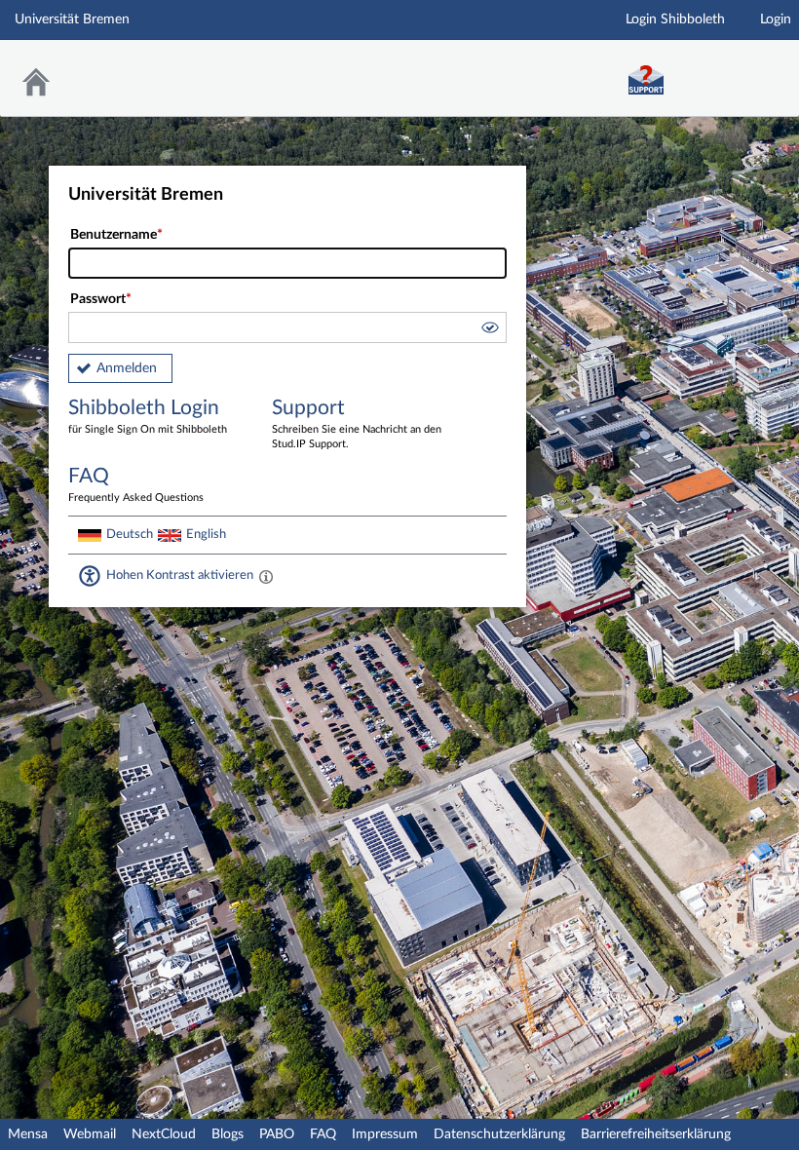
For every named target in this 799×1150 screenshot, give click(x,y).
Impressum (385, 1134)
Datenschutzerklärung (499, 1134)
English (206, 534)
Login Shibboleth (675, 19)
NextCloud (164, 1134)
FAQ (323, 1134)
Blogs (227, 1134)
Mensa (28, 1134)
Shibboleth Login (147, 416)
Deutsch (129, 534)
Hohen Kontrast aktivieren (179, 575)
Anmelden (126, 368)
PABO (276, 1134)
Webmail (89, 1134)
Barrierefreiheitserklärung (656, 1134)
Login (775, 19)
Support (356, 423)
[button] (489, 330)
